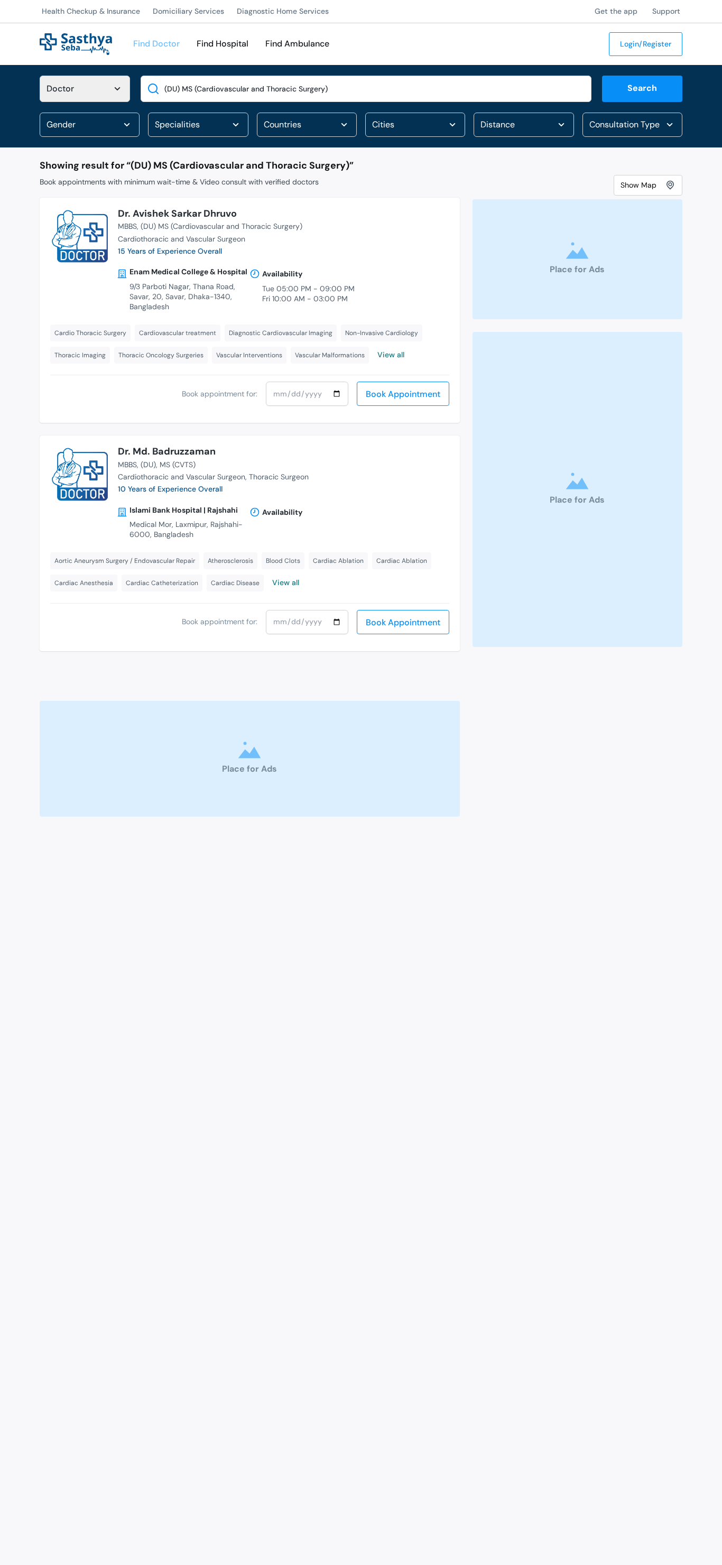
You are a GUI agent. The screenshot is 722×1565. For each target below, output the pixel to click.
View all (390, 354)
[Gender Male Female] (90, 125)
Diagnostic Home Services (283, 11)
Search (642, 88)
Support (666, 11)
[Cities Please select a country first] (415, 125)
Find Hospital (222, 43)
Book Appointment (403, 394)
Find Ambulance (297, 43)
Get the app (616, 11)
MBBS (127, 226)
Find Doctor (156, 43)
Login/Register (645, 44)
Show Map (638, 184)
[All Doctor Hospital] (85, 89)
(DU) (148, 464)
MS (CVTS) (178, 464)
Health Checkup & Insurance (91, 11)
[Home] (76, 43)
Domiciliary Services (188, 11)
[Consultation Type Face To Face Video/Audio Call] (632, 125)
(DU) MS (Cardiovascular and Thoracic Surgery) (221, 226)
